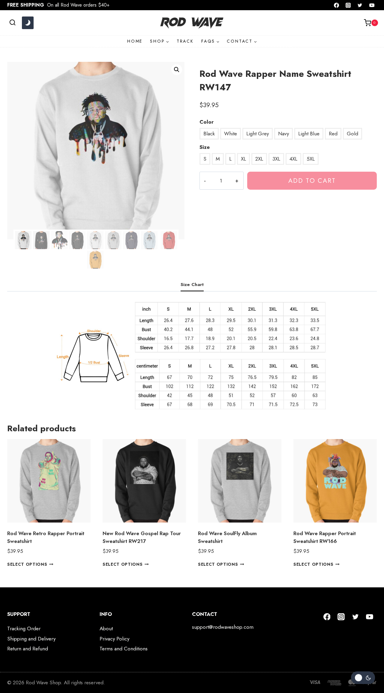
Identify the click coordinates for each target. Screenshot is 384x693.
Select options (27, 564)
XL (243, 158)
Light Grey (257, 133)
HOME (134, 41)
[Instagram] (348, 5)
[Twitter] (360, 5)
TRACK (185, 41)
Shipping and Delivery (31, 638)
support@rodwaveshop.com (223, 627)
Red (333, 133)
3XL (276, 158)
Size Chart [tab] (192, 284)
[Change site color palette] (27, 23)
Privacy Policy (114, 638)
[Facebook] (337, 5)
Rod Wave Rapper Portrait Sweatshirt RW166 (324, 537)
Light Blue (309, 133)
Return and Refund (27, 648)
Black (209, 133)
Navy (283, 133)
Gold (352, 133)
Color (207, 121)
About (106, 628)
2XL (259, 158)
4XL (293, 158)
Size (205, 147)
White (230, 133)
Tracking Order (23, 628)
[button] (176, 69)
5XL (311, 158)
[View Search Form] (12, 22)
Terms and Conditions (124, 648)
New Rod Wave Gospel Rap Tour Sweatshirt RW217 (142, 537)
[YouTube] (372, 5)
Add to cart (312, 180)
